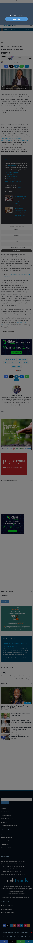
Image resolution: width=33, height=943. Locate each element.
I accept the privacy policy (17, 15)
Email (6, 8)
